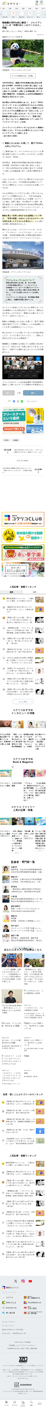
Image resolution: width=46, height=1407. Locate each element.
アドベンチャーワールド (16, 280)
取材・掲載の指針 (31, 1348)
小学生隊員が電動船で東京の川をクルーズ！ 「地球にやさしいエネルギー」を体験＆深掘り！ (17, 470)
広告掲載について (14, 1345)
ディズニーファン (8, 1326)
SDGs (6, 440)
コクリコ (17, 853)
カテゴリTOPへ (23, 460)
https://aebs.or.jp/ (23, 1378)
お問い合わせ (19, 1342)
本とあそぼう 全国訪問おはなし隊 (14, 1333)
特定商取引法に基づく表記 (15, 1348)
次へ (33, 392)
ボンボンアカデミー (8, 1322)
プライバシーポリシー (29, 1345)
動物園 (15, 440)
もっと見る (23, 701)
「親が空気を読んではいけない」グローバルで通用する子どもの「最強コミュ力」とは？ (28, 451)
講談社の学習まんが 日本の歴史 (12, 1329)
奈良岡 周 (19, 37)
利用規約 (28, 1342)
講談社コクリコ (4, 836)
